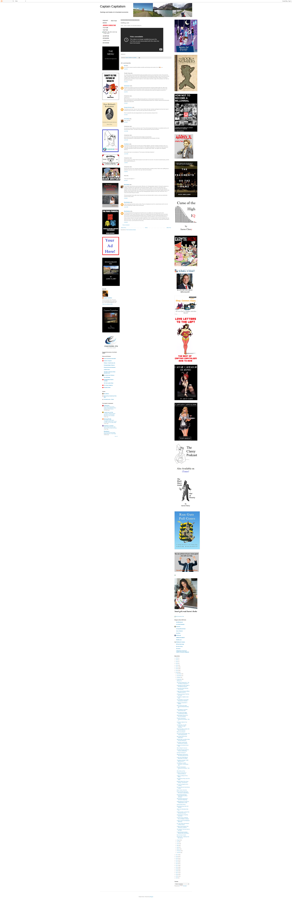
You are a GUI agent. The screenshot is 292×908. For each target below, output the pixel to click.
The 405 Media (107, 377)
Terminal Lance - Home (109, 399)
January (179, 852)
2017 (177, 854)
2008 (177, 870)
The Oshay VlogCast (108, 385)
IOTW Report (106, 405)
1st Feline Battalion (180, 624)
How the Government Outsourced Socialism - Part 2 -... (183, 719)
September (179, 679)
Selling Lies (179, 680)
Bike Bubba (126, 184)
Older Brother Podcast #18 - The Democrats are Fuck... (183, 755)
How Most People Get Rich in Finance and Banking (183, 750)
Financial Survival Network (109, 367)
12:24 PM (126, 207)
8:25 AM (125, 180)
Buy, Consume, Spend (181, 835)
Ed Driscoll (178, 635)
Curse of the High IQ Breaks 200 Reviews (182, 689)
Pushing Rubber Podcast (109, 365)
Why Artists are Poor (181, 771)
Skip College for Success (182, 748)
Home (146, 227)
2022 (177, 665)
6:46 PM (126, 222)
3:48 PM (126, 171)
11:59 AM (126, 140)
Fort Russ (178, 633)
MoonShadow (127, 202)
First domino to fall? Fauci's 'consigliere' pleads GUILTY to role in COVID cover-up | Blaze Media (110, 421)
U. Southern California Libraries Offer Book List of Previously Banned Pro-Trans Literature (109, 414)
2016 (177, 856)
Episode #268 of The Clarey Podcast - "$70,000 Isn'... (182, 782)
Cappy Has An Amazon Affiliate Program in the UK (183, 692)
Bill (124, 65)
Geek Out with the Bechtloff (110, 358)
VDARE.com (179, 639)
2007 (177, 872)
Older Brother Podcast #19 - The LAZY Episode (182, 716)
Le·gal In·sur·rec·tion (108, 412)
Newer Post (123, 227)
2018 (177, 672)
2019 (177, 670)
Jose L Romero (179, 631)
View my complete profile (107, 304)
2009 (177, 869)
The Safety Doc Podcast (109, 375)
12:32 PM (126, 153)
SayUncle (178, 626)
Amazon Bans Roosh (181, 804)
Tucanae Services (128, 107)
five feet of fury (179, 646)
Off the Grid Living (180, 644)
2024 (177, 661)
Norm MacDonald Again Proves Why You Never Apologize (182, 795)
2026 (177, 658)
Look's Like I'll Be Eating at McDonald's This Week (182, 758)
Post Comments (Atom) (131, 229)
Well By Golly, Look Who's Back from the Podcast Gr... (183, 740)
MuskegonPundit (107, 419)
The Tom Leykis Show (108, 383)
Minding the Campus (180, 642)
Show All (116, 436)
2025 (177, 659)
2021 (177, 667)
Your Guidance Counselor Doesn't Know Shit (182, 710)
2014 (177, 860)
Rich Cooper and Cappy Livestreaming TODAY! (182, 713)
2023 (177, 663)
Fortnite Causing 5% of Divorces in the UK (181, 773)
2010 (177, 867)
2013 (177, 861)
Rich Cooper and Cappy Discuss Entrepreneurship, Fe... (183, 706)
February (179, 850)
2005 (177, 876)
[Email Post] (139, 57)
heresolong (126, 118)
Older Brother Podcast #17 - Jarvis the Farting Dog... (182, 799)
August (178, 840)
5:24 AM (125, 114)
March (178, 849)
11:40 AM (126, 131)
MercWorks (106, 393)
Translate (185, 885)
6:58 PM (126, 81)
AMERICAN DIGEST (180, 637)
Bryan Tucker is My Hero (182, 790)
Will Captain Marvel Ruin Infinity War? (182, 737)
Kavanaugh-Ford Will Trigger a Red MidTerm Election (183, 686)
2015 (177, 858)
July (178, 841)
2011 (177, 865)
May (178, 845)
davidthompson (179, 622)
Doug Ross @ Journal (108, 425)
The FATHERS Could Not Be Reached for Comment (183, 700)
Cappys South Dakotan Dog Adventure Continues (182, 827)
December (179, 673)
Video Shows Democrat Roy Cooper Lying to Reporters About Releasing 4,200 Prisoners (110, 408)
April (178, 847)
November (179, 675)
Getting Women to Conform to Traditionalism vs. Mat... (183, 802)
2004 (177, 877)
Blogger (151, 896)
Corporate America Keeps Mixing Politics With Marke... (183, 833)
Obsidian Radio (107, 387)
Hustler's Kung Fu (108, 360)
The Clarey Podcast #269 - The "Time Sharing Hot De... (183, 734)
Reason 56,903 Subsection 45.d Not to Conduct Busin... (183, 792)
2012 (177, 863)
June (178, 843)
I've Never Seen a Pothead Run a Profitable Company (183, 818)
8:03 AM (125, 122)
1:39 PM (126, 162)
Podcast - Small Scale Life (109, 363)
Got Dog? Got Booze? (181, 752)
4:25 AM (125, 103)
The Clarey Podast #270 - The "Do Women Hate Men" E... (183, 683)
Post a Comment (126, 225)
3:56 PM (126, 69)
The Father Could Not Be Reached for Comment (182, 743)
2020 (177, 668)
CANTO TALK (107, 369)
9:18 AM (125, 198)
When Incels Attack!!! (181, 731)
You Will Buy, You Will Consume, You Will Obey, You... (182, 764)
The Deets (178, 648)
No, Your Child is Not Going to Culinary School (183, 824)
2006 (177, 874)
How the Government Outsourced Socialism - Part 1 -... (183, 768)
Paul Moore (126, 144)
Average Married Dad (180, 628)
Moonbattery (106, 431)
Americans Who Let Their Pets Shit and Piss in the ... (183, 812)
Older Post (169, 227)
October (178, 677)
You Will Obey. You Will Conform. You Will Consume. (181, 726)
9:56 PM (126, 91)
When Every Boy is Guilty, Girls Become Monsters (183, 729)
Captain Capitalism (112, 6)
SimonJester (127, 85)
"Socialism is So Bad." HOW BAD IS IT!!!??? (182, 761)
